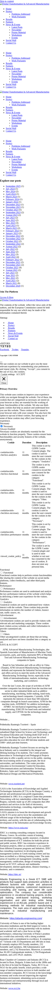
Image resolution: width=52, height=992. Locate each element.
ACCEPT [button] (20, 374)
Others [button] (3, 631)
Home (8, 9)
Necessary (8, 426)
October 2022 (12, 241)
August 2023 (12, 215)
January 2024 (12, 202)
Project (9, 11)
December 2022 (13, 236)
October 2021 (12, 267)
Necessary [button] (4, 423)
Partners (9, 22)
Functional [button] (5, 570)
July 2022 (10, 249)
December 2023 (13, 204)
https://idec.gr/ (14, 874)
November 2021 (13, 265)
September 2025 (13, 186)
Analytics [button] (4, 599)
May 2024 (10, 191)
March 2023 (11, 228)
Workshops (17, 35)
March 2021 (11, 283)
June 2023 (10, 220)
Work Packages (19, 16)
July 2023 (10, 217)
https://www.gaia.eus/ (18, 827)
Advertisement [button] (6, 615)
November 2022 (13, 238)
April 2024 (11, 194)
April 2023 (11, 225)
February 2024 (12, 199)
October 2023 (12, 210)
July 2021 (10, 272)
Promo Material (19, 32)
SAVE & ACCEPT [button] (9, 644)
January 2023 (12, 233)
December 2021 (13, 262)
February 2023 (12, 231)
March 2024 (11, 196)
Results (9, 19)
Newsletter (16, 30)
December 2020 (13, 286)
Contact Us (11, 43)
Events (15, 37)
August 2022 (12, 246)
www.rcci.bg (14, 988)
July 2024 (10, 189)
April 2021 (11, 280)
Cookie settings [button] (8, 374)
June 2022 (10, 252)
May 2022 (10, 254)
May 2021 (10, 278)
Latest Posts (17, 27)
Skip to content (7, 1)
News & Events (13, 24)
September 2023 (13, 212)
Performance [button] (6, 586)
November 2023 (13, 207)
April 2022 (11, 257)
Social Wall (11, 40)
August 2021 (12, 270)
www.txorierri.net (16, 783)
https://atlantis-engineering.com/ (26, 918)
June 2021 (10, 275)
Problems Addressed (21, 14)
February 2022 (12, 259)
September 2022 (13, 244)
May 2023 (10, 223)
